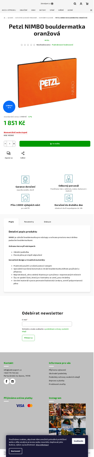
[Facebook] (6, 381)
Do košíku (56, 144)
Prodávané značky (57, 384)
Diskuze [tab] (47, 221)
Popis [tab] (11, 221)
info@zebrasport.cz (13, 370)
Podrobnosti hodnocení (62, 44)
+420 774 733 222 (11, 373)
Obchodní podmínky (58, 373)
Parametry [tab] (29, 221)
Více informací (42, 444)
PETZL (47, 40)
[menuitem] (9, 10)
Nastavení (15, 451)
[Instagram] (12, 381)
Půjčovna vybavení (57, 370)
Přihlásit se (28, 338)
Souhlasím (78, 441)
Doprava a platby (56, 380)
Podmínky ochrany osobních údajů (64, 377)
